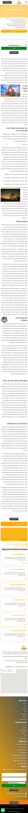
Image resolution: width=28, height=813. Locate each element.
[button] (2, 523)
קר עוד (24, 563)
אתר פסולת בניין (22, 747)
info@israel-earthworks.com (14, 811)
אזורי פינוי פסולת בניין (16, 12)
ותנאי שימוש (11, 45)
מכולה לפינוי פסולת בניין (20, 744)
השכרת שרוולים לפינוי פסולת (19, 760)
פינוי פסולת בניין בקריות (18, 615)
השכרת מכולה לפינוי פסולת (20, 758)
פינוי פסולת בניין (22, 752)
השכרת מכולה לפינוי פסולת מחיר (19, 755)
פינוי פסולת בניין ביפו (19, 600)
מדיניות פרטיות (16, 45)
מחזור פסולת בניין (22, 763)
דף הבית (21, 12)
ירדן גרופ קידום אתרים (14, 806)
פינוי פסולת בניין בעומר (18, 569)
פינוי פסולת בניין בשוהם (18, 630)
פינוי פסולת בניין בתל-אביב (17, 585)
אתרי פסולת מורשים (21, 749)
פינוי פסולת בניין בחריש (18, 554)
